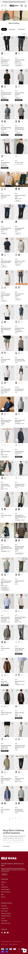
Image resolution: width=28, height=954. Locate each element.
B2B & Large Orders (5, 923)
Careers (3, 918)
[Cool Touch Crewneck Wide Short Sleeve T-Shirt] (7, 565)
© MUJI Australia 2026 (6, 941)
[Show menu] (2, 5)
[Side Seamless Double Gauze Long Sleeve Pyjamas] (7, 404)
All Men (4, 29)
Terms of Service (14, 944)
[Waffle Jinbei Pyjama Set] (7, 435)
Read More (6, 846)
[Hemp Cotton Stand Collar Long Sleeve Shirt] (7, 278)
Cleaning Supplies (5, 889)
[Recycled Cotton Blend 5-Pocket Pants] (7, 729)
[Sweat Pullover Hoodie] (7, 499)
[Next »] (21, 818)
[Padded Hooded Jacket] (7, 696)
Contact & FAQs (4, 908)
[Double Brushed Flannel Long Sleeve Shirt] (7, 468)
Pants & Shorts (21, 29)
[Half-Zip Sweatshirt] (7, 632)
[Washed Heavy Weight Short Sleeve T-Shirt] (7, 245)
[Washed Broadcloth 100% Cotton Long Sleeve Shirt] (7, 601)
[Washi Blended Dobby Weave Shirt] (7, 111)
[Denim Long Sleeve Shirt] (7, 793)
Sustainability (4, 921)
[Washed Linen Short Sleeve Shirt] (7, 179)
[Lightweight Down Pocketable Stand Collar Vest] (7, 530)
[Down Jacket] (7, 665)
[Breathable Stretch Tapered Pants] (7, 44)
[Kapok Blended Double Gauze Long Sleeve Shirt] (7, 762)
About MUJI (4, 906)
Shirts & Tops (12, 29)
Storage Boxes (4, 887)
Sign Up (4, 874)
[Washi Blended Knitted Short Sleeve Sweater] (7, 76)
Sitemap (3, 897)
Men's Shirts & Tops (5, 892)
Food (2, 884)
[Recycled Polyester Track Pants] (7, 146)
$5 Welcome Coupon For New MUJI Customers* (14, 1)
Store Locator (4, 911)
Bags (2, 894)
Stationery (3, 882)
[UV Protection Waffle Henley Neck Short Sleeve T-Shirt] (7, 373)
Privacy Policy (4, 944)
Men (6, 9)
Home (2, 9)
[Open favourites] (25, 951)
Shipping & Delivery (5, 916)
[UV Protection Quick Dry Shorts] (7, 343)
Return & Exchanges (6, 913)
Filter (2, 34)
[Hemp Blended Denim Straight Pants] (7, 212)
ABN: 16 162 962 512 (17, 941)
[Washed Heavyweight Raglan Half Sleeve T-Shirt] (7, 312)
